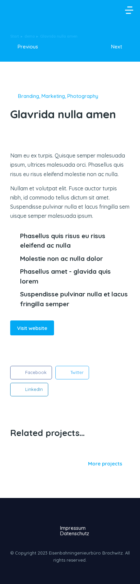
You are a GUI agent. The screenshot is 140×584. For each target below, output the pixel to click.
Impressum (73, 527)
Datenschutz (74, 533)
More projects (105, 464)
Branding (28, 96)
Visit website (32, 328)
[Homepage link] (14, 10)
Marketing (53, 96)
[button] (129, 10)
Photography (82, 96)
